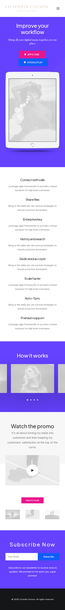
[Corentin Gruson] (26, 8)
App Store (33, 54)
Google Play (34, 62)
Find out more (32, 500)
